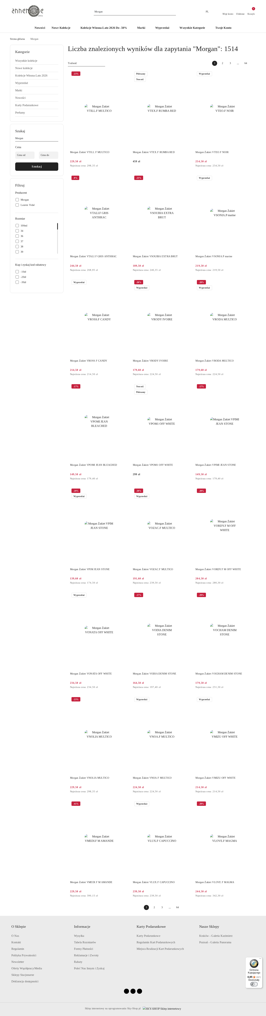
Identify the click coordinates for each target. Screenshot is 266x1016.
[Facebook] (126, 991)
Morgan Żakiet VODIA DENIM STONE (154, 673)
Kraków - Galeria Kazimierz (216, 935)
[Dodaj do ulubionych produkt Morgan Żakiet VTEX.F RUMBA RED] (187, 74)
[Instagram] (133, 991)
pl (207, 11)
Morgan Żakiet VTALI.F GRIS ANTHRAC (93, 256)
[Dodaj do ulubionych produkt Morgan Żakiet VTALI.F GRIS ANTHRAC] (124, 178)
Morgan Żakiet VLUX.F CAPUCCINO (154, 882)
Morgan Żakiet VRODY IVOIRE (150, 360)
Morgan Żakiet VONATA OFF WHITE (91, 673)
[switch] (254, 984)
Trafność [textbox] (72, 63)
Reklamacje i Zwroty (86, 955)
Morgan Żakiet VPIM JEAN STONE (90, 569)
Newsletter (17, 961)
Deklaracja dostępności (25, 981)
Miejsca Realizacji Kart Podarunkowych (160, 948)
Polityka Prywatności (23, 955)
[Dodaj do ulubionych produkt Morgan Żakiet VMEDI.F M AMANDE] (124, 804)
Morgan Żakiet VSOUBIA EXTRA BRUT (155, 256)
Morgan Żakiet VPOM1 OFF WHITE (153, 465)
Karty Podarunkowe (148, 935)
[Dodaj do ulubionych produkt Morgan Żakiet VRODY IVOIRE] (187, 282)
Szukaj (37, 166)
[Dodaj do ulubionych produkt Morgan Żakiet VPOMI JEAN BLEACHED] (124, 387)
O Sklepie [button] (18, 926)
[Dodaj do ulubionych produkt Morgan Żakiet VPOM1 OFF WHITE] (187, 387)
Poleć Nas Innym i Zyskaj (89, 968)
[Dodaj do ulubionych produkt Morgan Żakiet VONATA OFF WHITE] (124, 595)
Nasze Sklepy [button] (209, 926)
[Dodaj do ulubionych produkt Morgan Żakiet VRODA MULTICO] (249, 282)
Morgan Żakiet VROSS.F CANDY (88, 360)
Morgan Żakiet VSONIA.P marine (213, 256)
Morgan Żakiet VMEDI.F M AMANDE (91, 882)
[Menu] (260, 959)
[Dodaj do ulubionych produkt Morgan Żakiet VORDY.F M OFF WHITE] (249, 491)
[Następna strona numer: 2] (253, 63)
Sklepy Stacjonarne (22, 974)
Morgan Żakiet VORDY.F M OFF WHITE (218, 569)
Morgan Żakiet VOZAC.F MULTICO (153, 569)
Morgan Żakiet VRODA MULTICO (214, 360)
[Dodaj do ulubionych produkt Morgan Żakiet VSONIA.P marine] (249, 178)
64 (245, 63)
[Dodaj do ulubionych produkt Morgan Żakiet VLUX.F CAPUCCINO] (187, 804)
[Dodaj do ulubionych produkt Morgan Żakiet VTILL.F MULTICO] (124, 74)
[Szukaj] (56, 139)
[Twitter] (139, 991)
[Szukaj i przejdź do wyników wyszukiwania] (174, 11)
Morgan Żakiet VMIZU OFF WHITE (215, 778)
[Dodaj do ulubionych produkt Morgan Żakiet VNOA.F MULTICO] (187, 700)
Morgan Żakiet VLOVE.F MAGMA (214, 882)
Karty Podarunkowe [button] (151, 926)
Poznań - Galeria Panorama (215, 942)
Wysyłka (79, 935)
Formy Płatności (83, 948)
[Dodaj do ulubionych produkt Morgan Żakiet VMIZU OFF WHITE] (249, 700)
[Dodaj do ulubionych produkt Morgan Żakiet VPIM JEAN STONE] (124, 491)
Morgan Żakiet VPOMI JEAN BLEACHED (93, 465)
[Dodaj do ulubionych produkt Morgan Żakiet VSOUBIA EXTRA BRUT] (187, 178)
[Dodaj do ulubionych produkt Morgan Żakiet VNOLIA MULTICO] (124, 700)
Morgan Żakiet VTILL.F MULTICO (89, 152)
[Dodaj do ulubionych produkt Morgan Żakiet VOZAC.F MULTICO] (187, 491)
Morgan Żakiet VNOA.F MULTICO (152, 778)
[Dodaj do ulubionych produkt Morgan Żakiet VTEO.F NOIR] (249, 74)
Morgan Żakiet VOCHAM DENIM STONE (218, 673)
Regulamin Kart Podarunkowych (156, 942)
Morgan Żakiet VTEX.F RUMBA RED (154, 152)
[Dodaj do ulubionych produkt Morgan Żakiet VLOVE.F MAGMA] (249, 804)
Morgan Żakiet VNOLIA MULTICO (89, 778)
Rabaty (78, 961)
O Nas (15, 935)
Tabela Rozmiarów (85, 942)
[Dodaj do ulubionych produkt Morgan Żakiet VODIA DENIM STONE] (187, 595)
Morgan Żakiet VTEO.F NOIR (212, 152)
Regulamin (17, 948)
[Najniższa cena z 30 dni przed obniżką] (127, 166)
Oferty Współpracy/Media (26, 968)
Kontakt (16, 942)
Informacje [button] (82, 926)
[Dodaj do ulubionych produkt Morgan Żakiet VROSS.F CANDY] (124, 282)
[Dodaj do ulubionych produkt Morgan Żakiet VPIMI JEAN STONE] (249, 387)
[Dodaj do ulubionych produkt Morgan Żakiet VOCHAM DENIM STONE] (249, 595)
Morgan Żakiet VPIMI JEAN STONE (215, 465)
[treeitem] (36, 60)
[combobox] (86, 63)
